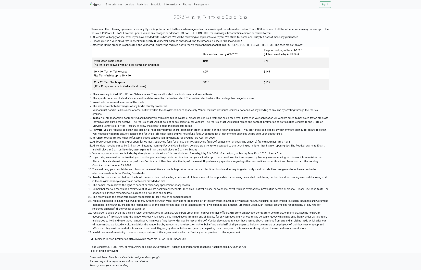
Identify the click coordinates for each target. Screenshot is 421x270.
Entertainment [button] (113, 4)
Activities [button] (142, 4)
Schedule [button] (155, 4)
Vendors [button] (129, 4)
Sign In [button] (325, 4)
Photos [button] (187, 4)
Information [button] (171, 4)
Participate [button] (201, 4)
